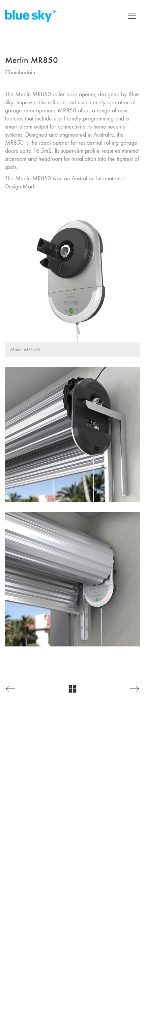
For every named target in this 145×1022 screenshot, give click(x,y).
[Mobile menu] (132, 15)
